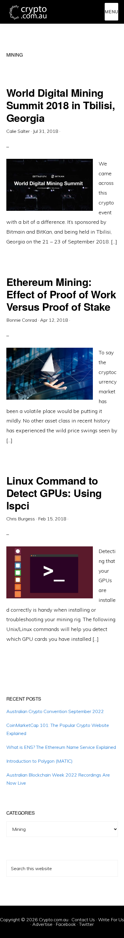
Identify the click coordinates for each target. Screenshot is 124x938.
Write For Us (111, 919)
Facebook (66, 924)
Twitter (86, 924)
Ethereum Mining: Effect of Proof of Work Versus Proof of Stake (61, 294)
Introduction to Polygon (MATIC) (39, 761)
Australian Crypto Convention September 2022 (55, 711)
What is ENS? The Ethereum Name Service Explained (61, 747)
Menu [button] (111, 11)
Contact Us (83, 919)
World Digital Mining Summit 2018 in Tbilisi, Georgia (60, 105)
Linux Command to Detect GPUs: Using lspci (54, 493)
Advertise (42, 924)
